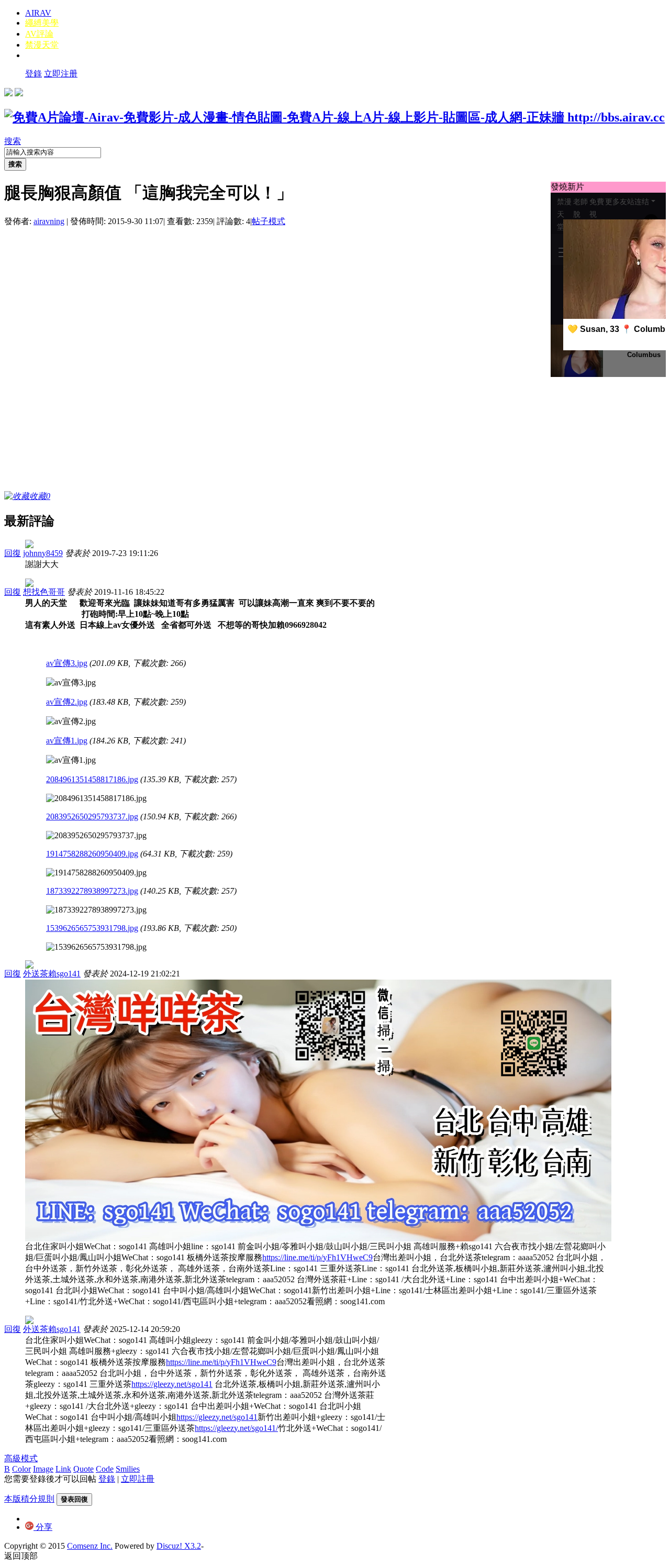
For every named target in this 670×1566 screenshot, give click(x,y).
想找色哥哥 (44, 591)
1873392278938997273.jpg (92, 890)
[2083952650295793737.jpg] (96, 835)
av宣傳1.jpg (66, 740)
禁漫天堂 (42, 44)
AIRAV (38, 12)
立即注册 (60, 73)
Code (105, 1468)
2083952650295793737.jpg (92, 816)
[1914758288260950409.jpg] (96, 873)
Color (21, 1468)
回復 (12, 553)
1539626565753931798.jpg (92, 928)
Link (63, 1468)
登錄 (33, 73)
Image (43, 1468)
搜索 (12, 141)
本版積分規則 (29, 1498)
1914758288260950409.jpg (92, 853)
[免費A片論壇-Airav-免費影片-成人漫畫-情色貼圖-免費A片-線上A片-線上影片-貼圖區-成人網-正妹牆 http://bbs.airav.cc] (334, 117)
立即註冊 (137, 1478)
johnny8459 (43, 553)
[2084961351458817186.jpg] (96, 798)
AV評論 (39, 33)
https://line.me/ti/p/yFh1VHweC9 (317, 1257)
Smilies (128, 1468)
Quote (83, 1468)
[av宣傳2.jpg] (71, 721)
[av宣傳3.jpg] (71, 683)
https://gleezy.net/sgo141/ (236, 1428)
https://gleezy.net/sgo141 (172, 1384)
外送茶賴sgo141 (52, 973)
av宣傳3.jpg (66, 663)
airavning (49, 221)
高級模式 (21, 1458)
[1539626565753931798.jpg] (96, 947)
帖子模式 (268, 221)
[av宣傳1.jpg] (71, 760)
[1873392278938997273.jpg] (96, 910)
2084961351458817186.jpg (92, 779)
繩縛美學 (42, 22)
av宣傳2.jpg (66, 701)
